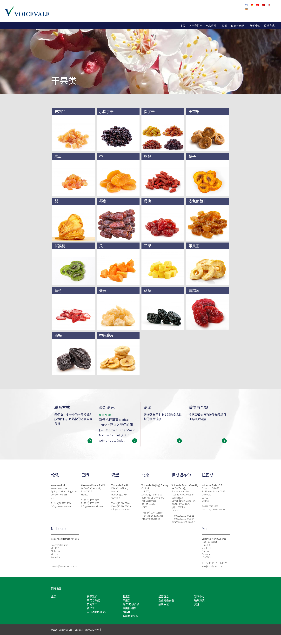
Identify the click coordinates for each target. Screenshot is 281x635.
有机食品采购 (130, 616)
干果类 (126, 600)
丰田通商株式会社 (97, 612)
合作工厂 (92, 608)
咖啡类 (126, 612)
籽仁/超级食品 (131, 604)
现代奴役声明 (92, 629)
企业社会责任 (166, 600)
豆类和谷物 (129, 608)
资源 (224, 25)
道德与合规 (237, 25)
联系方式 (269, 25)
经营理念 (163, 596)
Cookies (79, 629)
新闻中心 (255, 25)
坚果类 (126, 596)
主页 (182, 25)
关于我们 (194, 25)
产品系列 (211, 25)
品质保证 (163, 604)
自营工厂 (92, 604)
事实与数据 (93, 600)
